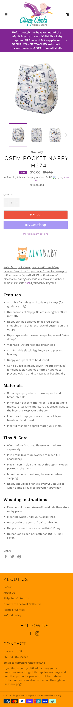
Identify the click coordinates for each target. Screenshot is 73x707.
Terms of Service (14, 609)
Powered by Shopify (51, 695)
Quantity (8, 194)
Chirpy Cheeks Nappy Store (26, 695)
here (27, 283)
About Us (9, 592)
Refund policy (12, 615)
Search (8, 587)
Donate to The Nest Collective (22, 604)
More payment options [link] (35, 233)
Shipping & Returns (17, 598)
